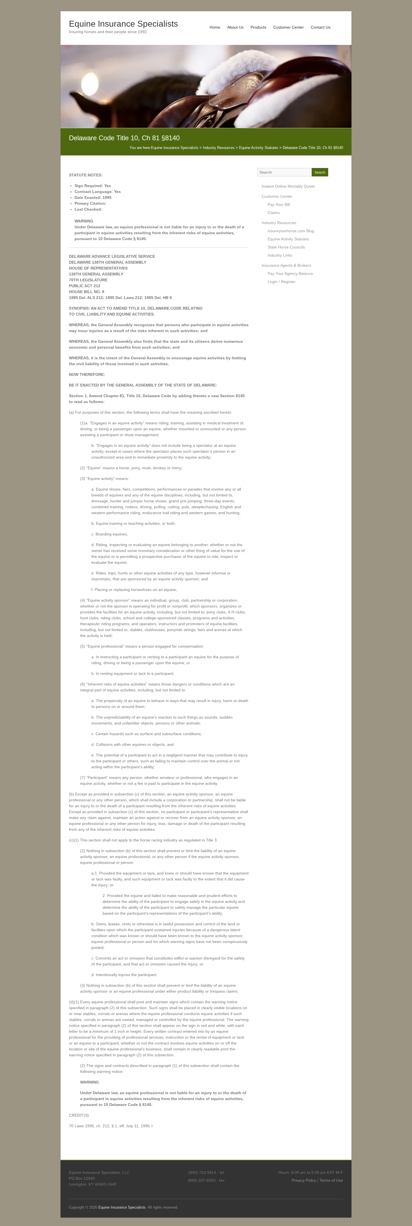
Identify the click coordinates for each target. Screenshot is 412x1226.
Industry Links (280, 255)
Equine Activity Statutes (288, 239)
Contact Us (320, 27)
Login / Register (282, 281)
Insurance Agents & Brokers (286, 265)
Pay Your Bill (279, 204)
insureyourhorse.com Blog (291, 231)
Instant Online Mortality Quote (288, 186)
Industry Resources (279, 222)
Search (319, 172)
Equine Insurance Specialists (123, 23)
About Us (235, 27)
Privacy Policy (304, 1180)
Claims (274, 212)
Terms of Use (331, 1180)
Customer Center (288, 27)
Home (215, 27)
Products (258, 27)
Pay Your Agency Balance (290, 273)
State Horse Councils (286, 247)
